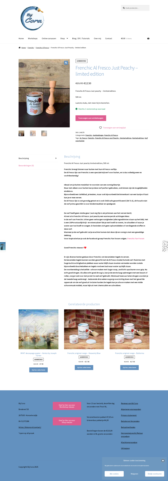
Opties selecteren (38, 370)
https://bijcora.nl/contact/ (30, 427)
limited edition (138, 138)
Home (21, 38)
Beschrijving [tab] (24, 158)
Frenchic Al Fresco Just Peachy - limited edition (113, 138)
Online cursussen (49, 38)
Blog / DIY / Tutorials (81, 38)
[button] (163, 460)
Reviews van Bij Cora (129, 403)
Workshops (33, 38)
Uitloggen (125, 448)
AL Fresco (83, 138)
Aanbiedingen (98, 135)
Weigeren (134, 474)
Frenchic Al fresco (42, 48)
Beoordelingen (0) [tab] (26, 165)
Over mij (97, 38)
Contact (108, 38)
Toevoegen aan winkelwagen (90, 118)
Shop (62, 38)
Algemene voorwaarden (131, 409)
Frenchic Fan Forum (135, 238)
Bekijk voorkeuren (155, 474)
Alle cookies (114, 474)
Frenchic (31, 48)
